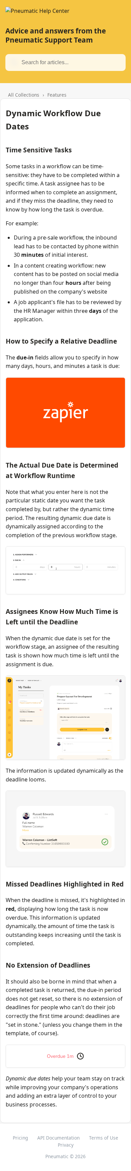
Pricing (20, 1138)
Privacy (66, 1145)
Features (57, 95)
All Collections (23, 95)
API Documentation (58, 1138)
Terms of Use (103, 1138)
